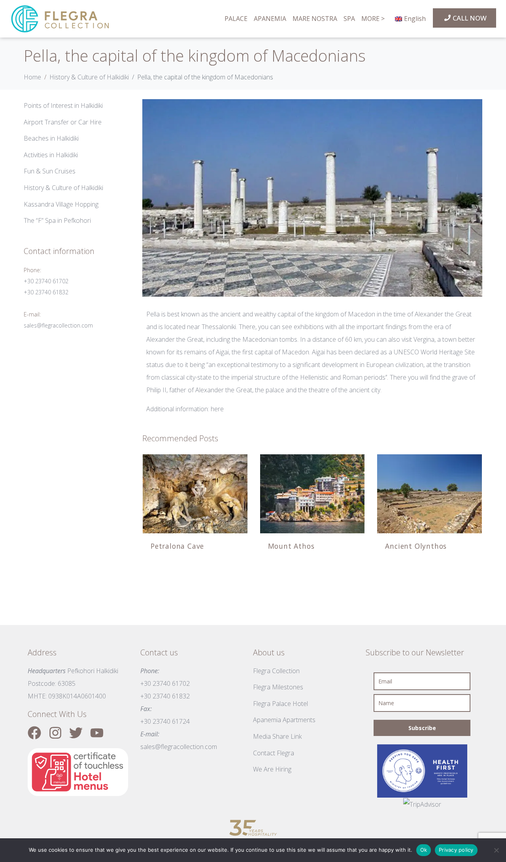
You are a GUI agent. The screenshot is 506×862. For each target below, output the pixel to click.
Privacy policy (456, 850)
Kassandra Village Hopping (61, 204)
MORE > (373, 19)
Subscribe (422, 728)
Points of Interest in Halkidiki (63, 105)
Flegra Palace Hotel (280, 703)
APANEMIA (270, 19)
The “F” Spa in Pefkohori (57, 220)
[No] (496, 850)
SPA (349, 19)
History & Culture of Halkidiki (63, 187)
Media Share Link (277, 736)
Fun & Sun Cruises (50, 171)
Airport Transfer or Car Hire (63, 122)
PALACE (236, 19)
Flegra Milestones (278, 687)
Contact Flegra (273, 753)
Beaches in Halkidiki (51, 138)
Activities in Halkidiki (51, 155)
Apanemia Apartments (284, 719)
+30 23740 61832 (46, 292)
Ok (423, 850)
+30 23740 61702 (46, 281)
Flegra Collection (276, 670)
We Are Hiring (272, 769)
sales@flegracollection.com (58, 325)
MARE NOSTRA (315, 19)
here (217, 409)
